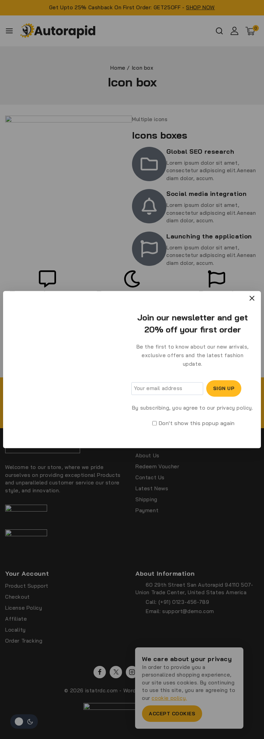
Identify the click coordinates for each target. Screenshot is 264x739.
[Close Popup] (252, 298)
